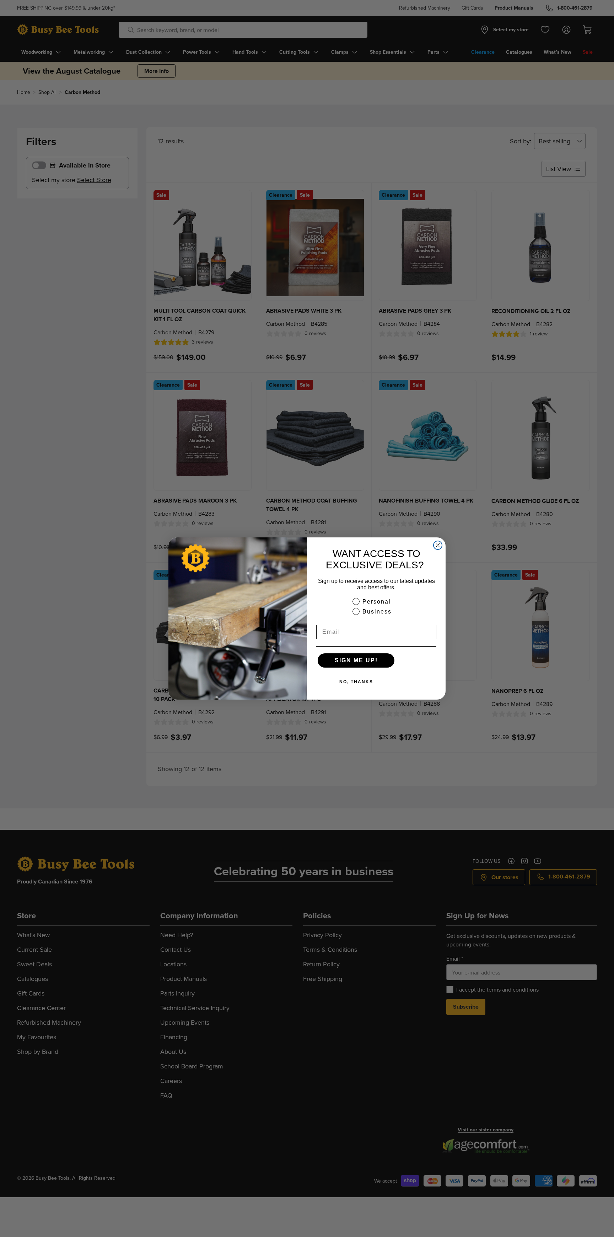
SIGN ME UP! (356, 660)
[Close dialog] (437, 545)
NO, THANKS (356, 681)
